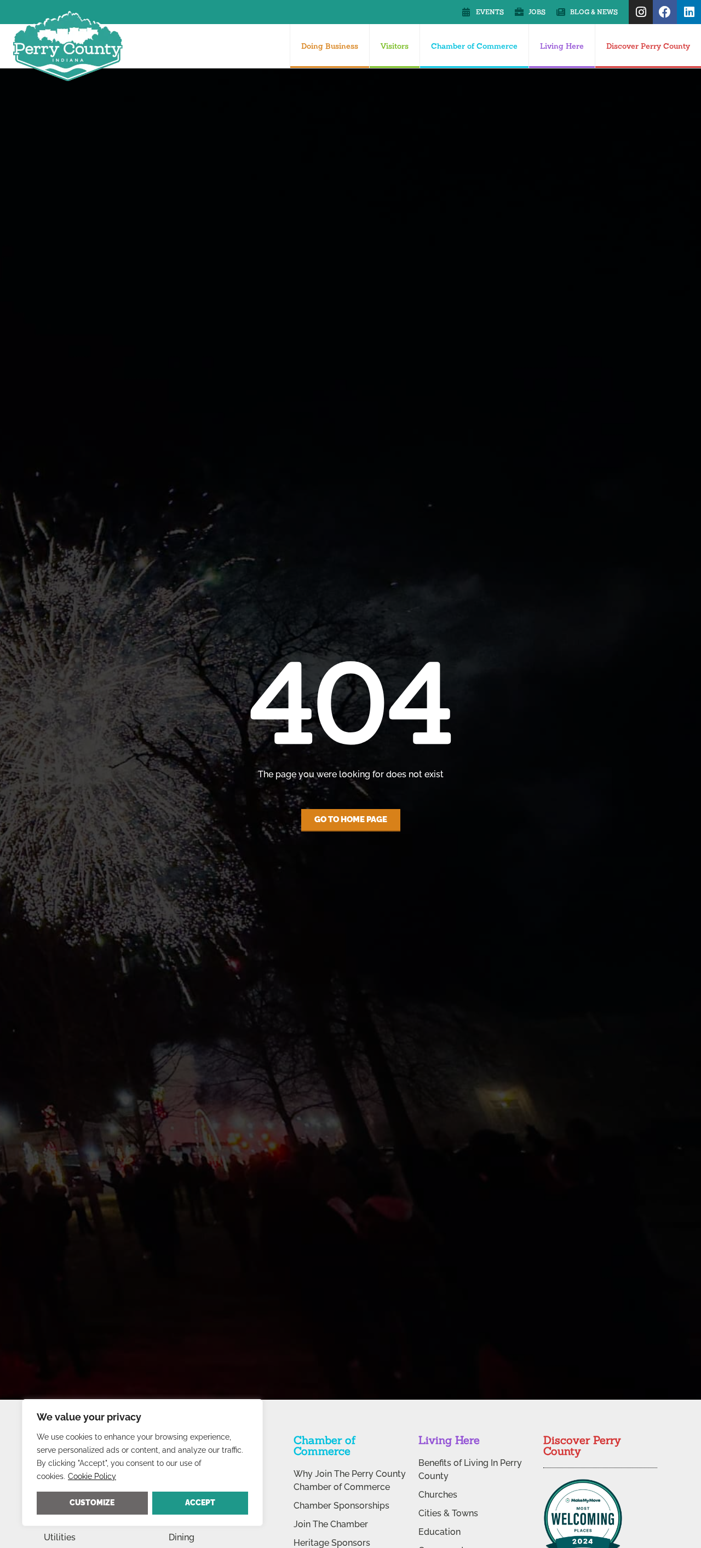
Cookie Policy (92, 1476)
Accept (200, 1502)
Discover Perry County (648, 46)
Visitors (395, 46)
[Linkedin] (689, 12)
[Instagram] (641, 12)
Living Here (562, 46)
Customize (92, 1502)
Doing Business (329, 46)
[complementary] (142, 1462)
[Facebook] (665, 12)
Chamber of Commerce (474, 46)
